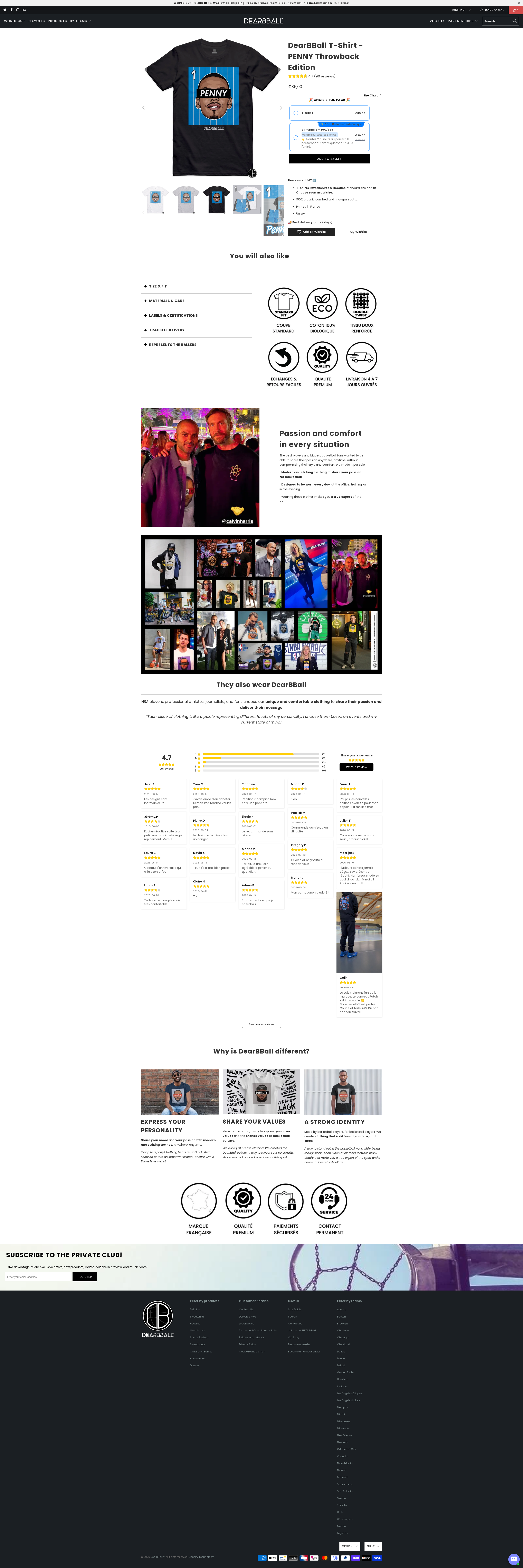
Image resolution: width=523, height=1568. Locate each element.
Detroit (341, 1365)
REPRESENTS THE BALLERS (173, 344)
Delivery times (247, 1316)
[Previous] (144, 107)
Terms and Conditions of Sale (257, 1330)
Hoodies (195, 1323)
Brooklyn (342, 1323)
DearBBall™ (157, 1557)
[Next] (281, 107)
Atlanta (341, 1309)
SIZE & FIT (158, 286)
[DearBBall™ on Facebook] (11, 10)
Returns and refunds (252, 1337)
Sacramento (345, 1484)
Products (57, 21)
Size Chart (371, 95)
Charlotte (343, 1330)
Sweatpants (197, 1344)
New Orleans (344, 1435)
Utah (340, 1512)
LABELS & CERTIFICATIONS (173, 315)
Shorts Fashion (199, 1337)
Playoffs (36, 21)
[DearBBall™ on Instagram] (17, 10)
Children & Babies (201, 1351)
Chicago (342, 1337)
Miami (341, 1414)
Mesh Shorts (197, 1330)
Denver (341, 1358)
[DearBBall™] (264, 21)
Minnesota (343, 1428)
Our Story (293, 1337)
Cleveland (343, 1344)
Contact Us (246, 1309)
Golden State (345, 1372)
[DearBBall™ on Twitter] (5, 10)
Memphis (343, 1407)
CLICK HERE (202, 3)
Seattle (341, 1498)
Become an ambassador (304, 1351)
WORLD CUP (183, 3)
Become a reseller (299, 1344)
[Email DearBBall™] (24, 10)
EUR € (371, 1546)
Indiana (342, 1386)
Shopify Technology (201, 1557)
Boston (341, 1316)
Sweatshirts (197, 1316)
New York (342, 1442)
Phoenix (341, 1470)
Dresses (195, 1365)
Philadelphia (345, 1463)
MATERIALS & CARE (166, 300)
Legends (342, 1533)
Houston (342, 1379)
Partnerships (461, 21)
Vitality (437, 21)
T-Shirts (195, 1309)
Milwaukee (343, 1421)
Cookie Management (252, 1351)
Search (292, 1316)
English (459, 10)
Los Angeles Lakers (348, 1400)
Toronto (342, 1505)
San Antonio (344, 1491)
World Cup (14, 21)
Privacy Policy (247, 1344)
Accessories (197, 1358)
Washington (345, 1519)
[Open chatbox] (514, 1559)
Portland (342, 1477)
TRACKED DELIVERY (167, 329)
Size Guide (294, 1309)
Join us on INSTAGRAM (302, 1330)
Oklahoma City (346, 1449)
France (341, 1526)
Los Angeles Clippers (350, 1393)
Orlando (342, 1456)
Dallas (341, 1351)
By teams (79, 21)
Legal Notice (246, 1323)
